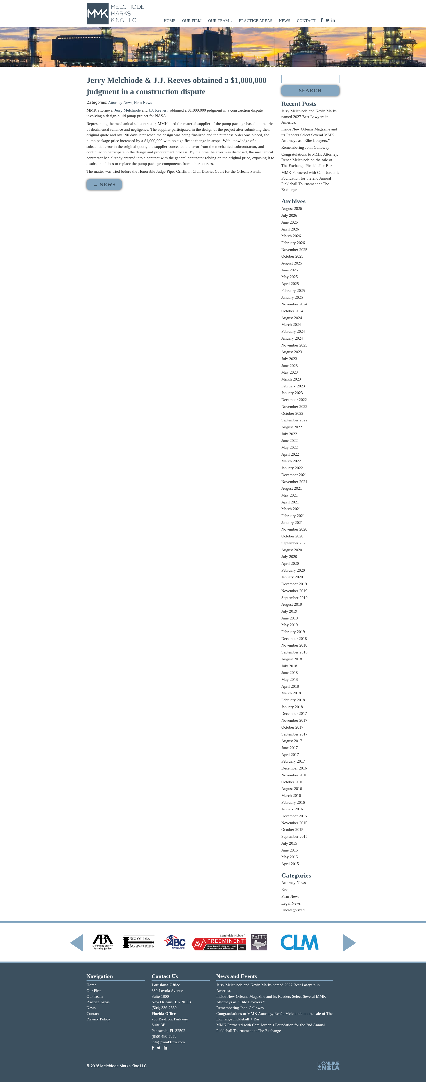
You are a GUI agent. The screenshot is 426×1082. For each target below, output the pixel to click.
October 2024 (292, 311)
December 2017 (294, 713)
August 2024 (291, 318)
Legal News (291, 903)
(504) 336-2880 (164, 1008)
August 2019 (291, 604)
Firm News (143, 102)
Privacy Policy (98, 1019)
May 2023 (289, 372)
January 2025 (292, 297)
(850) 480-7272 (164, 1036)
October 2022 (292, 413)
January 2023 (292, 393)
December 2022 (294, 399)
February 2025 (293, 290)
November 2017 (294, 720)
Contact (306, 20)
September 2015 (294, 836)
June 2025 (289, 270)
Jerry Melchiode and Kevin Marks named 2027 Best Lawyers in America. (309, 116)
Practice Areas (255, 20)
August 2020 (291, 550)
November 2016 (294, 775)
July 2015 (289, 843)
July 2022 (289, 434)
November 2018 (294, 645)
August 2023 (291, 352)
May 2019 (289, 625)
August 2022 (291, 427)
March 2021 (291, 509)
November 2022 (294, 406)
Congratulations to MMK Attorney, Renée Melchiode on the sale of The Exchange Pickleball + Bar (309, 160)
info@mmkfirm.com (168, 1042)
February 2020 (293, 570)
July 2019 (289, 611)
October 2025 (292, 256)
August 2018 (291, 659)
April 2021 (290, 502)
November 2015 (294, 823)
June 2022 (289, 440)
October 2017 (292, 727)
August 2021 (291, 488)
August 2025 (291, 263)
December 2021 (294, 475)
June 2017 (289, 747)
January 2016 (292, 809)
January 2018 (292, 707)
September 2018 (294, 652)
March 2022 (291, 461)
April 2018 (290, 686)
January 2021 (292, 522)
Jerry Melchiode (127, 110)
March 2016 (291, 795)
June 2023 (289, 365)
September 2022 (294, 420)
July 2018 (289, 666)
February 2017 (293, 761)
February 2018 (293, 700)
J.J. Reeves (158, 110)
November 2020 (294, 529)
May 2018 (289, 679)
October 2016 (292, 782)
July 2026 (289, 215)
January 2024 (292, 338)
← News (104, 184)
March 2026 (291, 236)
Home (170, 20)
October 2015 (292, 829)
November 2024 (294, 304)
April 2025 (290, 283)
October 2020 (292, 536)
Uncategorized (293, 910)
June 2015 (289, 850)
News (284, 20)
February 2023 (293, 386)
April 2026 (290, 229)
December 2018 (294, 638)
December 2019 (294, 584)
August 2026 (291, 208)
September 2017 (294, 734)
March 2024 (291, 324)
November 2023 (294, 345)
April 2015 (290, 864)
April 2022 (290, 454)
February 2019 (293, 631)
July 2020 (289, 556)
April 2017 (290, 754)
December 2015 (294, 816)
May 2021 (289, 495)
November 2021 (294, 481)
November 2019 (294, 591)
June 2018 (289, 672)
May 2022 (289, 447)
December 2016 (294, 768)
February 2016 (293, 802)
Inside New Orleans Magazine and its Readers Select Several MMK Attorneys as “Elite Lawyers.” (309, 135)
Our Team (219, 20)
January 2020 (292, 577)
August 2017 (291, 741)
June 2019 (289, 618)
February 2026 (293, 242)
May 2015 (289, 857)
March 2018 (291, 693)
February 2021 (293, 515)
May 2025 (289, 277)
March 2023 (291, 379)
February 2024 (293, 331)
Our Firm (191, 20)
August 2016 (291, 788)
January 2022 (292, 468)
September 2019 (294, 597)
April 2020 (290, 563)
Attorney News (120, 102)
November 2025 (294, 249)
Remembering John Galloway (305, 147)
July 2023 (289, 359)
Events (286, 889)
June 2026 (289, 222)
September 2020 (294, 543)
